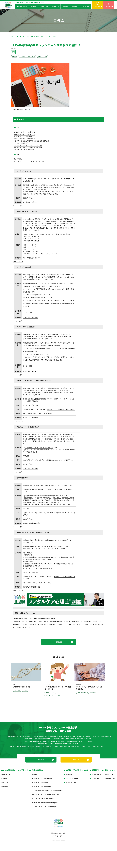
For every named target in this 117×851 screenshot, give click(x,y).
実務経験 (33, 557)
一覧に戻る (58, 642)
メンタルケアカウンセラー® (23, 136)
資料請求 (97, 6)
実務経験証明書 (48, 557)
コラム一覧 (20, 36)
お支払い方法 (108, 774)
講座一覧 (33, 6)
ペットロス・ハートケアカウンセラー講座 (46, 794)
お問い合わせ (85, 6)
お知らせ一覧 (96, 774)
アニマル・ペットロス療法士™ (24, 150)
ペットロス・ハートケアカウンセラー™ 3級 (28, 147)
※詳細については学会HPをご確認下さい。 (61, 409)
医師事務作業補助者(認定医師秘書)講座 (45, 803)
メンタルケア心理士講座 (40, 782)
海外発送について (110, 778)
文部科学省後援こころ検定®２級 (24, 139)
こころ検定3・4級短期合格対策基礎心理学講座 (47, 790)
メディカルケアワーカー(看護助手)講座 (45, 807)
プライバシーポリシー (58, 836)
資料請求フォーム (72, 782)
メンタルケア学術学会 (30, 202)
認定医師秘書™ (18, 159)
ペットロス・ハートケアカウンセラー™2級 (39, 447)
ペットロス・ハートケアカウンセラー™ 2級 (28, 145)
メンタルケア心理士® (21, 141)
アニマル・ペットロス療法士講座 (43, 799)
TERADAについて (22, 6)
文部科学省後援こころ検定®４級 (24, 132)
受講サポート (44, 6)
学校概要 (74, 6)
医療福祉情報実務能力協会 (31, 523)
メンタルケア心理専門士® (22, 143)
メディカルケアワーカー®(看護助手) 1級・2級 (29, 161)
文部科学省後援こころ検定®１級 (38, 141)
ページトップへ (18, 206)
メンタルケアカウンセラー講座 (42, 778)
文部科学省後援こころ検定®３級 (24, 134)
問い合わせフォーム (72, 778)
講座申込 (108, 6)
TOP (12, 36)
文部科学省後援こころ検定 (31, 258)
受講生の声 (55, 6)
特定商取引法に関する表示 (59, 833)
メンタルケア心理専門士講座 (41, 786)
